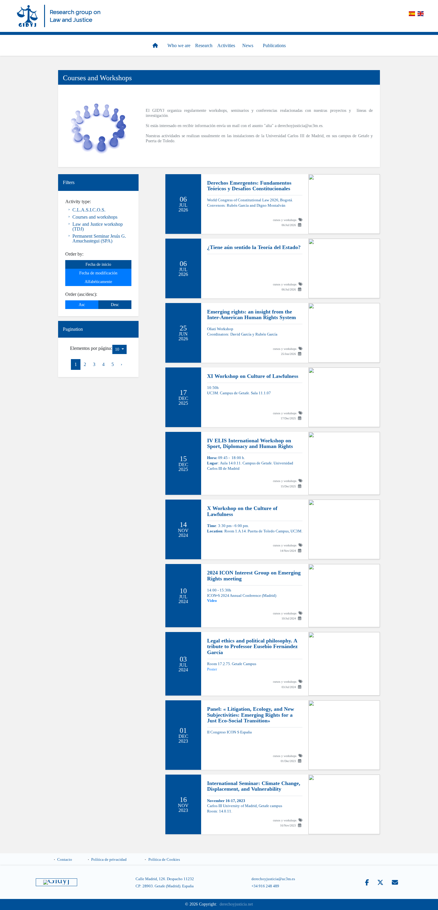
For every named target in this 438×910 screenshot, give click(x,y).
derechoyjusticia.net (236, 904)
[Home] (27, 16)
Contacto (64, 860)
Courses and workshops (94, 217)
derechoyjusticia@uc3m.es (300, 125)
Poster (212, 669)
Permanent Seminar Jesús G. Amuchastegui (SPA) (99, 238)
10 (117, 349)
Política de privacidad (109, 860)
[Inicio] (156, 45)
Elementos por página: (91, 348)
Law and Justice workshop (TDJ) (97, 226)
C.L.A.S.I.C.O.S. (88, 209)
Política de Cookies (164, 860)
